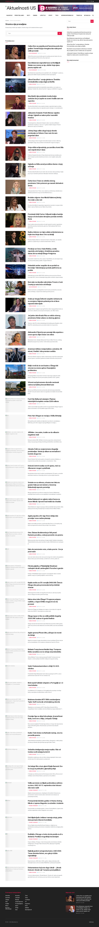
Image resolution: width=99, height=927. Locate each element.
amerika (7, 897)
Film (6, 901)
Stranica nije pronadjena (15, 20)
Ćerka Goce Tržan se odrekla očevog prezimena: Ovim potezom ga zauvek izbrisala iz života (45, 183)
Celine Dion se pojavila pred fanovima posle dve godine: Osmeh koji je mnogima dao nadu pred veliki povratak (45, 48)
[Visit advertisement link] (66, 8)
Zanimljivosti (28, 909)
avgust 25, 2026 (41, 236)
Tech (56, 15)
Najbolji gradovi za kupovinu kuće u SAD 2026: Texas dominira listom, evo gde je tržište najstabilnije (44, 853)
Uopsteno (27, 903)
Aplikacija (87, 15)
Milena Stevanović (33, 790)
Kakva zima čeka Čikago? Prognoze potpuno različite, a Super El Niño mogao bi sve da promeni (44, 601)
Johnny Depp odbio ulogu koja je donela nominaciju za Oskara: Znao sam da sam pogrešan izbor (42, 133)
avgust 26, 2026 (41, 188)
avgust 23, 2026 (41, 353)
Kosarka (17, 895)
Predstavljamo (19, 15)
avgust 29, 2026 (42, 53)
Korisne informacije (67, 15)
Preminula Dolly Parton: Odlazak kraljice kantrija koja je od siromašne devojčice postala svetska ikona (45, 216)
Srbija (16, 907)
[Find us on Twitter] (89, 1)
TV (25, 901)
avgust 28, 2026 (41, 84)
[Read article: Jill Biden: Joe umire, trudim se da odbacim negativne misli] (15, 438)
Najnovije (9, 15)
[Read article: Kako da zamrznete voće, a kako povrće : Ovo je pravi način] (15, 555)
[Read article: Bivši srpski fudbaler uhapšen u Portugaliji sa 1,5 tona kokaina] (15, 689)
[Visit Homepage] (20, 8)
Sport (50, 15)
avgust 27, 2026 (41, 137)
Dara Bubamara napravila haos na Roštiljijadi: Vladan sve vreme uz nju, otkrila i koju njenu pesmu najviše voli (44, 65)
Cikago (7, 899)
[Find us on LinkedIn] (93, 1)
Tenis (26, 897)
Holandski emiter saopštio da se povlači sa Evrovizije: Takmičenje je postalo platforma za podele (44, 268)
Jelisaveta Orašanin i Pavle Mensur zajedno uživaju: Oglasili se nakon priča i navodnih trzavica (44, 115)
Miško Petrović (32, 84)
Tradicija (79, 15)
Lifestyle (43, 15)
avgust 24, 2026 (42, 287)
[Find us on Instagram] (91, 1)
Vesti (28, 15)
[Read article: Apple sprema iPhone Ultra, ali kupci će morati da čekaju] (15, 639)
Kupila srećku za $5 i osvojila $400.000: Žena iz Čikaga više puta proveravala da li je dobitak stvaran (45, 585)
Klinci (6, 905)
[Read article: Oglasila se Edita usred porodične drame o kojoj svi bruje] (15, 170)
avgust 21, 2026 (42, 790)
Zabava (35, 15)
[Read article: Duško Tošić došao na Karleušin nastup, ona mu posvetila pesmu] (15, 739)
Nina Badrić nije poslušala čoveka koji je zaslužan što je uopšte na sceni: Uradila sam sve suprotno (45, 98)
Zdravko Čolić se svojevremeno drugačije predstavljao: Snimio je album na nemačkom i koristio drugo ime (44, 451)
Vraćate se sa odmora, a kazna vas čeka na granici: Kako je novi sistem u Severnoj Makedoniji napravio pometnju (44, 485)
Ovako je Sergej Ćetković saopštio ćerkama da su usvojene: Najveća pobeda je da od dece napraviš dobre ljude (45, 301)
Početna (7, 20)
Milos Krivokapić (33, 53)
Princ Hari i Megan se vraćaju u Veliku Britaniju (44, 416)
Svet (16, 909)
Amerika (7, 895)
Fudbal (7, 903)
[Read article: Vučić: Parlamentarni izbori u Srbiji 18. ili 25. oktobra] (15, 672)
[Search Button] (93, 15)
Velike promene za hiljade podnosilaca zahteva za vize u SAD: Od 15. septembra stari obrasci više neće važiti (45, 785)
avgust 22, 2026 (41, 570)
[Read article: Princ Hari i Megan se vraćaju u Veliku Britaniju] (15, 422)
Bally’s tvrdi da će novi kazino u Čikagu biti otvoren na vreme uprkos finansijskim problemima (43, 368)
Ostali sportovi (19, 901)
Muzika (17, 899)
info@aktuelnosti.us (9, 1)
